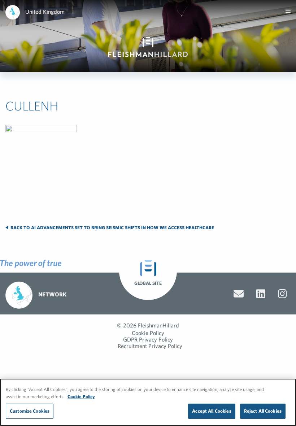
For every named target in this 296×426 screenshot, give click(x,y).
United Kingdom (45, 11)
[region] (148, 402)
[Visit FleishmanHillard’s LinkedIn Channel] (261, 294)
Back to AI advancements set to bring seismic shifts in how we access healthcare (111, 227)
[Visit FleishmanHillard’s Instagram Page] (282, 294)
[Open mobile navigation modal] (288, 11)
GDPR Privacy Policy (148, 339)
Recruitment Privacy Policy (150, 346)
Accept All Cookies (211, 411)
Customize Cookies (29, 411)
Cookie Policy (148, 333)
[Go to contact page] (238, 294)
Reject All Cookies (263, 411)
